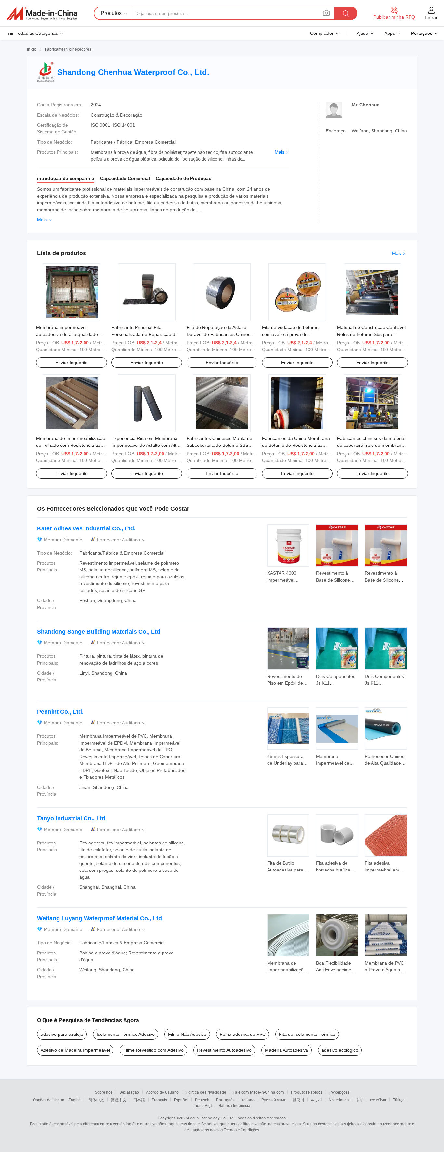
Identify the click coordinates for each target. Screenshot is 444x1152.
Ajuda (362, 33)
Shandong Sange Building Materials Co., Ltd (98, 631)
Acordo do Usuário (162, 1092)
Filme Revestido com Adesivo (153, 1050)
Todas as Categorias (37, 33)
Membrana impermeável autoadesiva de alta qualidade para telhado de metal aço (67, 334)
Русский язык (273, 1099)
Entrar (431, 17)
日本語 (139, 1099)
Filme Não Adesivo (187, 1034)
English (75, 1099)
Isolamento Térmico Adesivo (126, 1034)
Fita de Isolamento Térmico (307, 1034)
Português (225, 1099)
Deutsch (202, 1099)
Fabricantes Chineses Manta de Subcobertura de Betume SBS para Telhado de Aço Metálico (219, 445)
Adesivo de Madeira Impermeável (75, 1050)
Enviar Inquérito (71, 362)
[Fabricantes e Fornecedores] (42, 13)
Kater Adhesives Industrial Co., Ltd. (86, 528)
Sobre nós (103, 1092)
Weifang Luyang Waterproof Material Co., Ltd (99, 918)
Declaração (129, 1092)
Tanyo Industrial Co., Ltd (71, 818)
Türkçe (398, 1099)
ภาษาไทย (378, 1099)
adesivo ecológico (339, 1050)
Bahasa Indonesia (234, 1105)
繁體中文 (118, 1099)
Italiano (248, 1099)
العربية (316, 1099)
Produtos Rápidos (306, 1092)
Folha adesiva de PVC (243, 1034)
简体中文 (96, 1099)
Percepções (339, 1092)
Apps (390, 33)
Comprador (321, 33)
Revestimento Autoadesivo (224, 1050)
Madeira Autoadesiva (286, 1050)
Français (159, 1099)
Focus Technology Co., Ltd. (211, 1117)
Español (181, 1099)
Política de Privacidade (206, 1092)
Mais (279, 152)
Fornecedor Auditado (122, 539)
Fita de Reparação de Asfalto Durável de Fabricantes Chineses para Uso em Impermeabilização (221, 334)
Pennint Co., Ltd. (60, 711)
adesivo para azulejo (62, 1034)
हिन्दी (359, 1099)
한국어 (298, 1099)
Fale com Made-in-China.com (258, 1092)
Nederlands (339, 1099)
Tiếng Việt (203, 1105)
